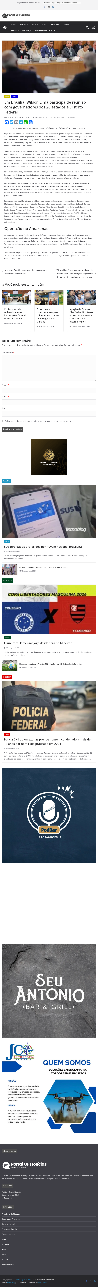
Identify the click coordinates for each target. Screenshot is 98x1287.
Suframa (5, 1244)
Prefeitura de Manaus (11, 1214)
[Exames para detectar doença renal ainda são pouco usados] (9, 569)
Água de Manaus (8, 1234)
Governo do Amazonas (11, 1219)
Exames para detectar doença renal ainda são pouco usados (43, 567)
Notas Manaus (8, 1264)
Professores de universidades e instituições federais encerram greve (15, 314)
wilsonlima (71, 117)
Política (24, 25)
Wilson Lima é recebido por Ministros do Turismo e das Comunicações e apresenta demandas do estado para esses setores (74, 273)
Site (3, 408)
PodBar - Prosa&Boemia (11, 1192)
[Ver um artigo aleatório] (93, 27)
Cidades (13, 25)
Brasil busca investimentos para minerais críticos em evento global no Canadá (48, 315)
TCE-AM (5, 1259)
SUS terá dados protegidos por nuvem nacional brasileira (43, 547)
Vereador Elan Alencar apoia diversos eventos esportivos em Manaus (25, 272)
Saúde (7, 541)
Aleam (4, 1249)
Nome (5, 385)
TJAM (4, 1254)
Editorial (55, 25)
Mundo (67, 25)
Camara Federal (8, 1224)
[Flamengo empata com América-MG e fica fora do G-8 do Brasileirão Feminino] (9, 665)
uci (66, 117)
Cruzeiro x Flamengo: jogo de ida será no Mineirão (38, 643)
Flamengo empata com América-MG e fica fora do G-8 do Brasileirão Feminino (50, 664)
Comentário (8, 352)
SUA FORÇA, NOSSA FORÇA (20, 30)
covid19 (45, 117)
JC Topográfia (7, 1198)
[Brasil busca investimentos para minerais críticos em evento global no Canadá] (49, 291)
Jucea (4, 1239)
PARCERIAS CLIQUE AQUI (45, 30)
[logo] (24, 1157)
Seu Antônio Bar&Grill (10, 1195)
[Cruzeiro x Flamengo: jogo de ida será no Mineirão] (49, 609)
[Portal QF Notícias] (5, 27)
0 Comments (28, 117)
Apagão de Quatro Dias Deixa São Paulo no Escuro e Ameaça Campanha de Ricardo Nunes (81, 315)
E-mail (5, 396)
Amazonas (38, 117)
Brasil (44, 25)
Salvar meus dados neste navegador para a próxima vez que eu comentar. (38, 421)
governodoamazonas (57, 117)
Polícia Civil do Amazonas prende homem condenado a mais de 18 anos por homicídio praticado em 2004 (47, 741)
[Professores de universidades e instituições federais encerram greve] (16, 291)
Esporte (7, 638)
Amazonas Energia (9, 1229)
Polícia (35, 25)
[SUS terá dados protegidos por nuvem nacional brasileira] (49, 511)
